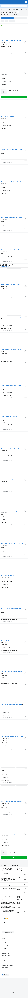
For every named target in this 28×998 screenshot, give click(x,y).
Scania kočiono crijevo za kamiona (8, 888)
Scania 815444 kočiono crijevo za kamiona (11, 671)
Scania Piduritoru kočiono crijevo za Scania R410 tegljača (8, 884)
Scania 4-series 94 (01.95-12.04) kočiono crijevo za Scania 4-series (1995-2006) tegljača (8, 879)
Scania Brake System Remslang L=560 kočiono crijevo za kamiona (8, 907)
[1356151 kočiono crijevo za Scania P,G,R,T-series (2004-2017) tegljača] (14, 728)
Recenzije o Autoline (6, 957)
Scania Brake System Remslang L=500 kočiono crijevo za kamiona (8, 903)
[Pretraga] (26, 6)
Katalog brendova (5, 960)
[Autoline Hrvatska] (8, 2)
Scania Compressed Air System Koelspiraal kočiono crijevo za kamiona (8, 911)
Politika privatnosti (5, 953)
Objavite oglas (14, 97)
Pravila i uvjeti (4, 950)
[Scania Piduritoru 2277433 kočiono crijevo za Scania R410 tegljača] (14, 64)
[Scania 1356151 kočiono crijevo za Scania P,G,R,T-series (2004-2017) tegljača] (14, 760)
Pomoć (3, 927)
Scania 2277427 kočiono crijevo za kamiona (11, 608)
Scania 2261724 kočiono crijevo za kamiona (11, 640)
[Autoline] (1, 9)
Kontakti (3, 929)
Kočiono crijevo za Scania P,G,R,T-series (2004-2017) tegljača (7, 869)
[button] (26, 2)
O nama (3, 924)
